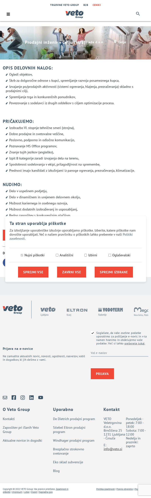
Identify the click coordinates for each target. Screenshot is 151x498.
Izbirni (92, 255)
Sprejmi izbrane (114, 272)
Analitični (66, 255)
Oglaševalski (121, 255)
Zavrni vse (71, 272)
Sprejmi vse (33, 272)
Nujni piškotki (34, 255)
